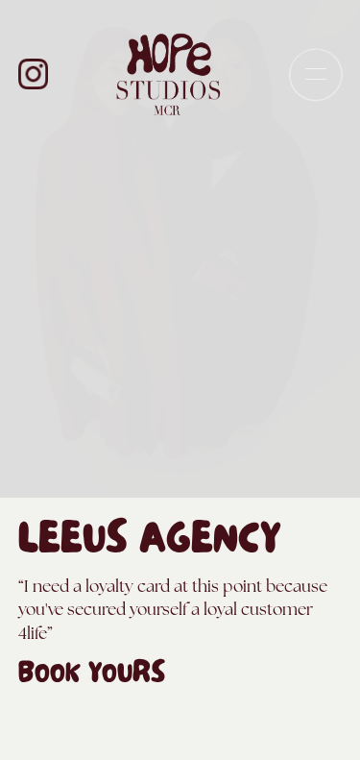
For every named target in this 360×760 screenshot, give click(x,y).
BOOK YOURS (91, 677)
